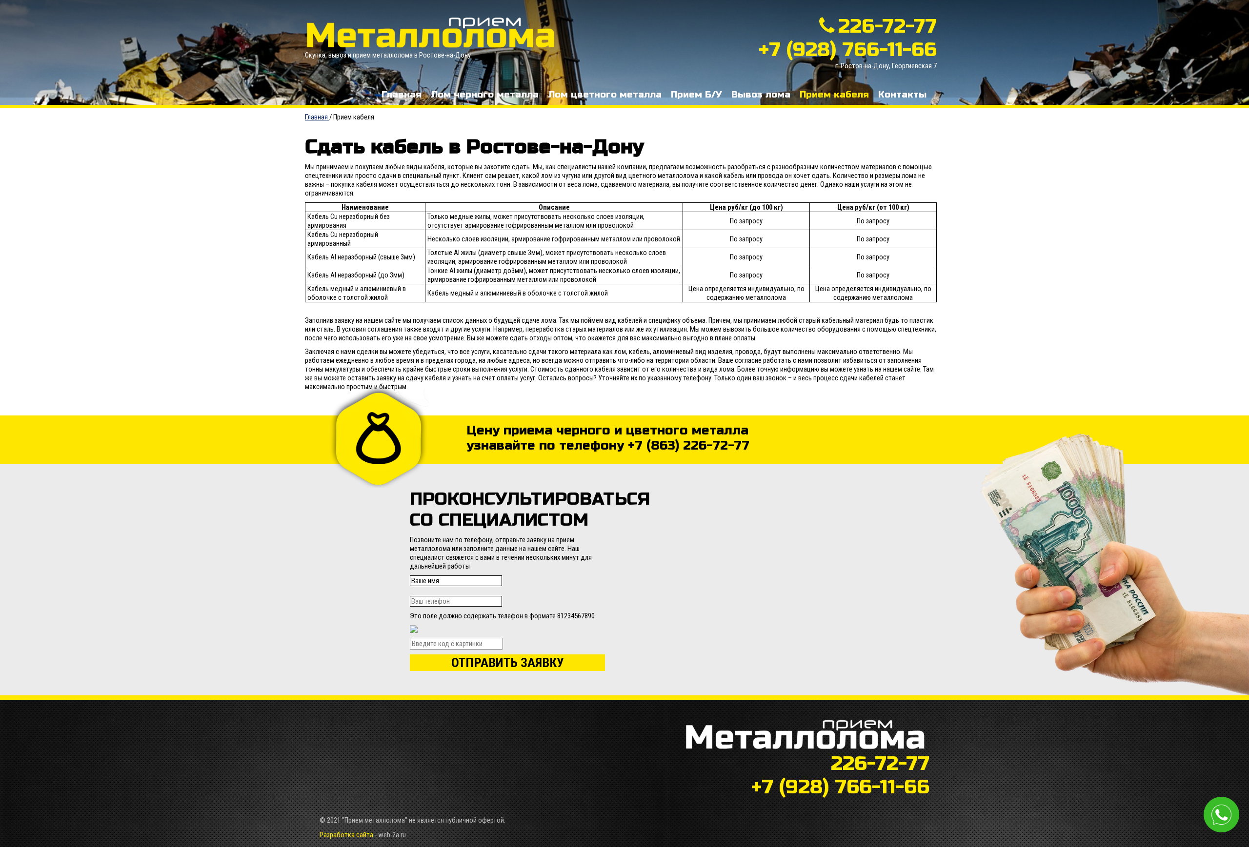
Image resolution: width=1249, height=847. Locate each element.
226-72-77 (887, 26)
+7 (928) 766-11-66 (848, 49)
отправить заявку (507, 662)
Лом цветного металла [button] (605, 94)
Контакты (902, 94)
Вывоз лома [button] (760, 94)
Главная (402, 94)
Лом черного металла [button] (485, 94)
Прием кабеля (834, 94)
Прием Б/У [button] (696, 94)
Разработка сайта (346, 834)
